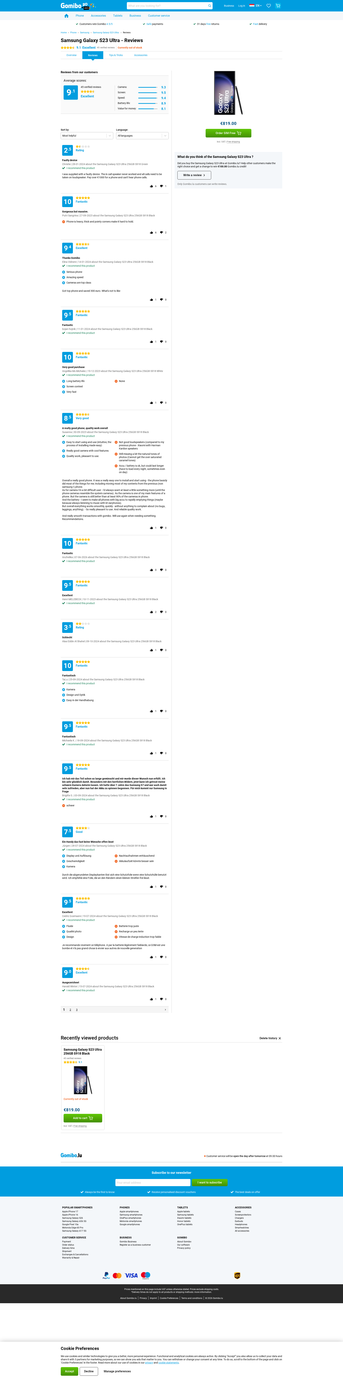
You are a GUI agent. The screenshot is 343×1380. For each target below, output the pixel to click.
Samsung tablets (185, 1215)
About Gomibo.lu (128, 1298)
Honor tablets (183, 1221)
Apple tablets (183, 1211)
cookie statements (168, 1362)
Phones (125, 1207)
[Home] (66, 15)
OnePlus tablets (184, 1224)
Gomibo (182, 1237)
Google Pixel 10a (70, 1224)
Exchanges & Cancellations (75, 1254)
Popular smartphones (77, 1207)
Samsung (84, 32)
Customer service (159, 15)
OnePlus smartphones (130, 1218)
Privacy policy (184, 1248)
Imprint (153, 1298)
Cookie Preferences (169, 1298)
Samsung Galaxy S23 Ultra (106, 32)
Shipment (66, 1251)
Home (64, 32)
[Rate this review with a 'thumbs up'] (151, 186)
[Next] (165, 1009)
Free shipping (233, 142)
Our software (183, 1245)
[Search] (210, 6)
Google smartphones (130, 1224)
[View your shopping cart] (278, 5)
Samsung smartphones (131, 1215)
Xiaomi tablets (184, 1218)
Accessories (98, 15)
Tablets (117, 15)
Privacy (143, 1298)
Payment (66, 1241)
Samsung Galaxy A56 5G (74, 1221)
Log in (241, 5)
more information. (203, 1292)
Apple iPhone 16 (70, 1215)
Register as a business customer (135, 1245)
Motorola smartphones (131, 1221)
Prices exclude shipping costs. (204, 1289)
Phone (80, 15)
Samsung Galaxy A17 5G (74, 1231)
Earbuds (239, 1221)
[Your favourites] (268, 5)
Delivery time (68, 1248)
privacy (149, 1362)
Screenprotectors (243, 1215)
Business (135, 15)
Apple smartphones (129, 1211)
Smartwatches (242, 1227)
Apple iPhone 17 (70, 1211)
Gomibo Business (128, 1241)
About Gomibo (184, 1241)
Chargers (239, 1218)
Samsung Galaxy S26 (72, 1218)
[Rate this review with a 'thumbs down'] (161, 186)
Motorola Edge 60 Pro (72, 1227)
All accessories (242, 1231)
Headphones (241, 1224)
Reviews (127, 32)
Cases (238, 1211)
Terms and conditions (191, 1298)
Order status (68, 1245)
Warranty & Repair (70, 1257)
